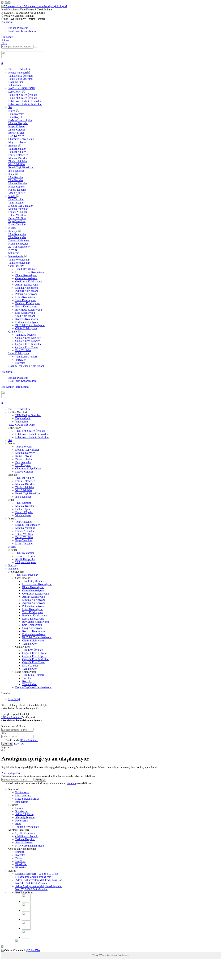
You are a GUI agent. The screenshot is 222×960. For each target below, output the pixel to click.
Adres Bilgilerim (24, 814)
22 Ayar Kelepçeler (18, 246)
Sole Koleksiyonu (25, 312)
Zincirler (20, 858)
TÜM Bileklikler (24, 477)
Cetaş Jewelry (16, 265)
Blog (4, 43)
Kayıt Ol (19, 743)
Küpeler (19, 851)
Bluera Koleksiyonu (26, 275)
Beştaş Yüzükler (17, 218)
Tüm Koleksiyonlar (19, 259)
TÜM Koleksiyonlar (26, 574)
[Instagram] (26, 901)
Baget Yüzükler (16, 221)
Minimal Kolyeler (18, 123)
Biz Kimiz (7, 36)
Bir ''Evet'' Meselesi (19, 69)
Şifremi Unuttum (29, 740)
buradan (71, 783)
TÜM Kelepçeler (24, 552)
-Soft (95, 955)
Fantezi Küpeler (17, 189)
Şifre (4, 733)
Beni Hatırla (13, 740)
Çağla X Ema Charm (26, 347)
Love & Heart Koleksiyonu (30, 272)
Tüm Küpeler (15, 177)
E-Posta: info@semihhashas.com (33, 876)
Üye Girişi (14, 699)
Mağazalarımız (23, 795)
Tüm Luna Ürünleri (26, 356)
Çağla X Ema (15, 331)
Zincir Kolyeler (16, 129)
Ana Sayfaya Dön (11, 773)
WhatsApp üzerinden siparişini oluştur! (45, 6)
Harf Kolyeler (16, 135)
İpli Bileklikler (16, 170)
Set (10, 107)
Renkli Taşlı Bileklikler (21, 167)
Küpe (11, 174)
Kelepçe (13, 231)
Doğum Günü (16, 81)
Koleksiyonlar (16, 256)
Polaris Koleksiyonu (26, 293)
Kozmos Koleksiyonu (27, 319)
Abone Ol (40, 779)
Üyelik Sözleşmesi (25, 833)
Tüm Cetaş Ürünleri (26, 268)
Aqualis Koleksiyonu (27, 290)
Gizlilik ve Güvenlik (26, 836)
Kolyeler (20, 362)
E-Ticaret (102, 955)
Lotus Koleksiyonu (25, 297)
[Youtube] (26, 919)
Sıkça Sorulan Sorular (27, 798)
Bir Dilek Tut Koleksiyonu (30, 325)
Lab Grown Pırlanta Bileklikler (25, 104)
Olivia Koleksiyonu (26, 328)
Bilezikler (20, 867)
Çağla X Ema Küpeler (27, 340)
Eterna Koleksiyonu (26, 306)
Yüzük (12, 196)
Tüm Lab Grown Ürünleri (22, 94)
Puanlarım (6, 22)
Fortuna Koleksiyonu (27, 322)
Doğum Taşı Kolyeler (20, 120)
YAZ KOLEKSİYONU (21, 88)
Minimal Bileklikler (19, 158)
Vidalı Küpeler (16, 192)
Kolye (12, 110)
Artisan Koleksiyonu (26, 284)
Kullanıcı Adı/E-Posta (13, 726)
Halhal (12, 227)
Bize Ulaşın (21, 801)
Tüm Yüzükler (16, 199)
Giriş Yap (7, 743)
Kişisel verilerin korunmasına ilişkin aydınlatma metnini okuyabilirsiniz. (49, 783)
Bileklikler (21, 864)
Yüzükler (20, 359)
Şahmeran (13, 252)
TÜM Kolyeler (23, 446)
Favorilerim (21, 820)
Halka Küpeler (16, 186)
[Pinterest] (26, 928)
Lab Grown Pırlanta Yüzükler (24, 101)
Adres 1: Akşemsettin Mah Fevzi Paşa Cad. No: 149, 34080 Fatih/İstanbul (39, 881)
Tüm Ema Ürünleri (25, 334)
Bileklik (13, 145)
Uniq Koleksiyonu (25, 315)
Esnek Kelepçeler (18, 154)
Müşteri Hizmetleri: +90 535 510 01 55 (36, 873)
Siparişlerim (21, 811)
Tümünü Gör (29, 643)
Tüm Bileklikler (17, 148)
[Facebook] (26, 910)
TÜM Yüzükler (23, 521)
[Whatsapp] (26, 937)
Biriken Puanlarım (18, 27)
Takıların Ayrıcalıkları (27, 826)
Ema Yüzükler (23, 350)
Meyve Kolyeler (17, 142)
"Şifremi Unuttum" (11, 717)
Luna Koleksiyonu (18, 353)
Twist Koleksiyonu (25, 300)
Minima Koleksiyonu (27, 287)
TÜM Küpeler (23, 502)
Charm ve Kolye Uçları (21, 138)
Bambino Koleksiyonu (27, 303)
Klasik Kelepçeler (18, 243)
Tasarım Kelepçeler (18, 240)
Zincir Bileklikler (17, 161)
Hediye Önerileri (17, 72)
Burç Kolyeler (16, 132)
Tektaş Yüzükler (17, 215)
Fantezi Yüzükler (17, 211)
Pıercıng (12, 249)
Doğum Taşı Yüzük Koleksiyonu (26, 365)
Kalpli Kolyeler (16, 126)
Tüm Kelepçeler (17, 234)
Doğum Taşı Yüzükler (20, 205)
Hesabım (20, 808)
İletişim (5, 40)
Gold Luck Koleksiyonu (28, 281)
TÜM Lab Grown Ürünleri (30, 430)
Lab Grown (15, 91)
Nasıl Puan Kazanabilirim (22, 31)
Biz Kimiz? (7, 386)
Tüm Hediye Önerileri (20, 75)
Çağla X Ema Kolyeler (27, 337)
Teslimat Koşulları (25, 839)
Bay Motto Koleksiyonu (28, 309)
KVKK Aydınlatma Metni (29, 845)
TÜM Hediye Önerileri (28, 415)
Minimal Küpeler (17, 183)
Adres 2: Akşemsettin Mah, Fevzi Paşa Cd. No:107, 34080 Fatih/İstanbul (38, 888)
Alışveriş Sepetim (25, 817)
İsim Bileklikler (16, 164)
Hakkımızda (22, 792)
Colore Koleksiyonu (26, 278)
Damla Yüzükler (17, 224)
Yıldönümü (14, 85)
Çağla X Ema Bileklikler (28, 344)
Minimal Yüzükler (18, 208)
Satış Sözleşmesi (24, 842)
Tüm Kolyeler (16, 113)
